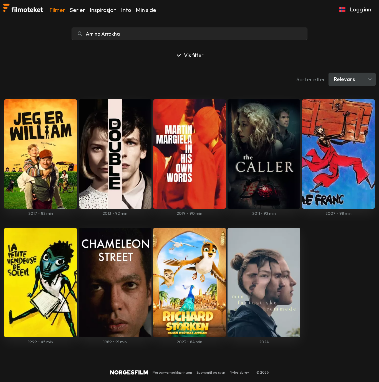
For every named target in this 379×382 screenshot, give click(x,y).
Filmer (57, 9)
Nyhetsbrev (239, 372)
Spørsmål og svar (210, 372)
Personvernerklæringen (172, 372)
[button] (342, 9)
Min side (146, 9)
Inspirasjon (103, 9)
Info (126, 9)
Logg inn (360, 9)
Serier (77, 9)
